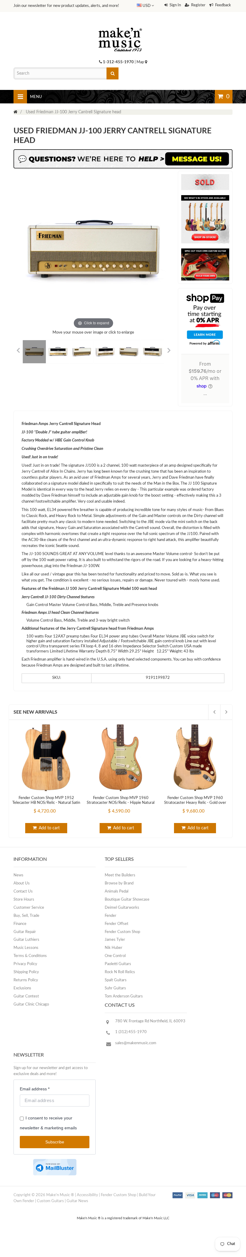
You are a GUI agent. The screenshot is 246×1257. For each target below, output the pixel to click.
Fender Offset (116, 924)
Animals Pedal (116, 891)
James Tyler (115, 940)
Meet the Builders (120, 875)
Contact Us (23, 891)
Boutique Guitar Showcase (127, 900)
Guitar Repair (25, 932)
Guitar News (77, 1201)
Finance (20, 924)
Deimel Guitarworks (122, 908)
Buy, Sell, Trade (26, 916)
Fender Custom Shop (122, 932)
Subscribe (54, 1142)
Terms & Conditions (30, 956)
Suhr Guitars (115, 988)
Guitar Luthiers (26, 940)
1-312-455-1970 (118, 62)
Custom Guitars (50, 1201)
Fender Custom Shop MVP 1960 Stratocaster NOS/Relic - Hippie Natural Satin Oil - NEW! (120, 803)
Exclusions (22, 988)
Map (140, 62)
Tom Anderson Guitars (124, 996)
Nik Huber (113, 948)
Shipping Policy (26, 972)
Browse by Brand (119, 883)
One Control (115, 956)
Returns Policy (26, 980)
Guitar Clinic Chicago (31, 1004)
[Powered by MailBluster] (54, 1167)
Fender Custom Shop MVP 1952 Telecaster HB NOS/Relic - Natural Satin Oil (46, 803)
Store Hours (24, 900)
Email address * (35, 1088)
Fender (110, 916)
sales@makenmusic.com (135, 1043)
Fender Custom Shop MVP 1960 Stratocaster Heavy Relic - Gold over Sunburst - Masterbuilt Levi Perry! (195, 803)
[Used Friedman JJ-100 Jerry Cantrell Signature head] (34, 352)
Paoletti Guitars (118, 964)
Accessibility (87, 1195)
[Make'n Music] (120, 25)
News (18, 875)
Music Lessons (26, 948)
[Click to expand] (93, 250)
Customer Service (29, 908)
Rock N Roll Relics (120, 972)
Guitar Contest (26, 996)
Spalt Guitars (116, 980)
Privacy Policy (25, 964)
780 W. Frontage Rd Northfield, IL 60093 (150, 1021)
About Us (22, 883)
